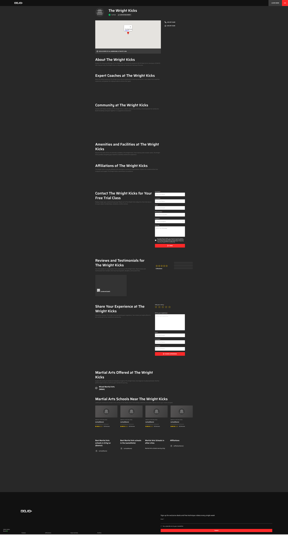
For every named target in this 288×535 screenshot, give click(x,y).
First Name (157, 191)
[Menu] (285, 3)
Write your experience (161, 313)
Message (157, 225)
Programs (157, 218)
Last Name (157, 198)
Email (156, 205)
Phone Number (158, 211)
